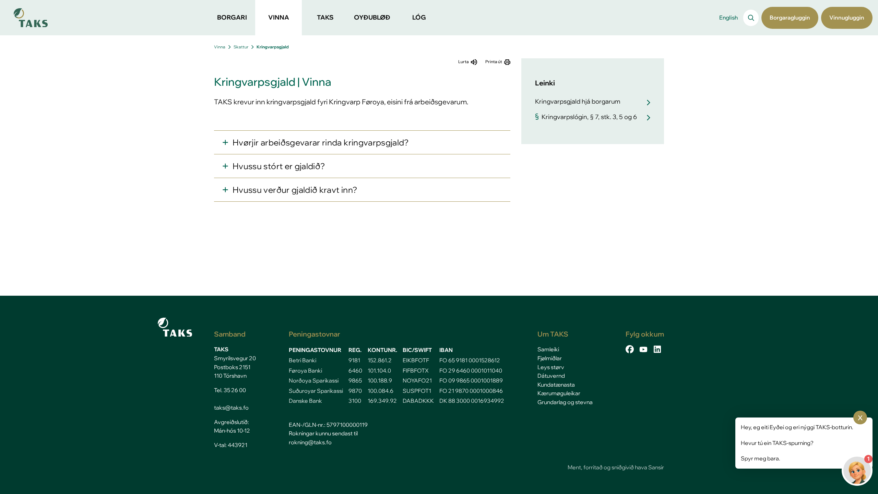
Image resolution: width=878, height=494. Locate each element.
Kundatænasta (556, 384)
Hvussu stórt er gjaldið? (279, 166)
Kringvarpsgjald (273, 46)
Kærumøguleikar (558, 393)
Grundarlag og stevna (565, 402)
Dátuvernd (551, 375)
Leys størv (550, 367)
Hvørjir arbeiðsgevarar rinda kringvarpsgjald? (321, 142)
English (728, 17)
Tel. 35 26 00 (230, 390)
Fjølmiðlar (549, 358)
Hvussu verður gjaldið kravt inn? (295, 190)
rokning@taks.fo (310, 442)
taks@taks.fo (231, 407)
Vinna (219, 46)
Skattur (241, 46)
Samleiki (548, 349)
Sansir (656, 467)
